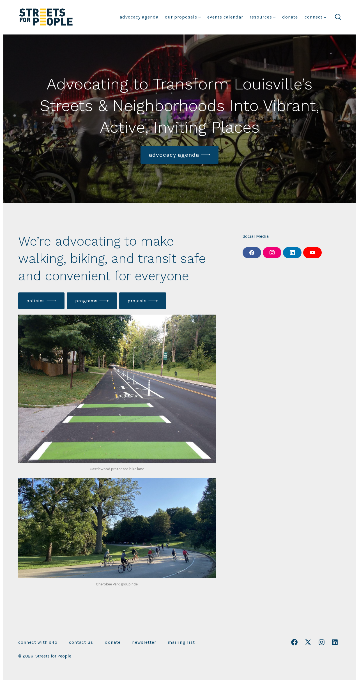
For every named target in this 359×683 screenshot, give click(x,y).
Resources (261, 17)
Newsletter (144, 642)
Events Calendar (225, 17)
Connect (314, 17)
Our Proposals (181, 17)
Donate (290, 17)
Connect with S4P (37, 642)
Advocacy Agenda (139, 17)
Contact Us (81, 642)
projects (137, 300)
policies (35, 300)
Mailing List (181, 642)
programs (86, 300)
